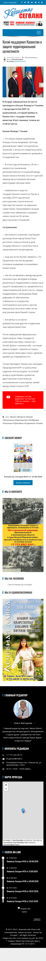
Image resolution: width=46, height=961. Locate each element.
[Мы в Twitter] (24, 2)
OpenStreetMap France (11, 844)
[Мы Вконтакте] (31, 2)
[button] (23, 811)
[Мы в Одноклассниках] (38, 2)
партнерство (22, 420)
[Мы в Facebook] (22, 2)
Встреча (21, 417)
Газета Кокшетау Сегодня (20, 584)
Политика (8, 423)
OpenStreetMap (18, 840)
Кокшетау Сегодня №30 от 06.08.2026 (22, 881)
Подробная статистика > (37, 919)
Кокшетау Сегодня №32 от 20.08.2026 (22, 861)
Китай (30, 417)
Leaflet (7, 840)
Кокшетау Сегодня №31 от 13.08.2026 (22, 871)
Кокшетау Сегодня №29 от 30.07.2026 (22, 891)
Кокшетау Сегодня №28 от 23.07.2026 (22, 901)
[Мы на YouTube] (42, 2)
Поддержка (34, 420)
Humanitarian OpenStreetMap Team (15, 842)
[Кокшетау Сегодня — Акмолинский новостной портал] (23, 13)
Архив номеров (23, 482)
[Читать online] (23, 457)
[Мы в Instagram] (28, 2)
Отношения (9, 420)
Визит (13, 417)
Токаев (40, 423)
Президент (19, 423)
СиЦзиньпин (30, 423)
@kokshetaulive (20, 61)
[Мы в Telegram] (35, 2)
